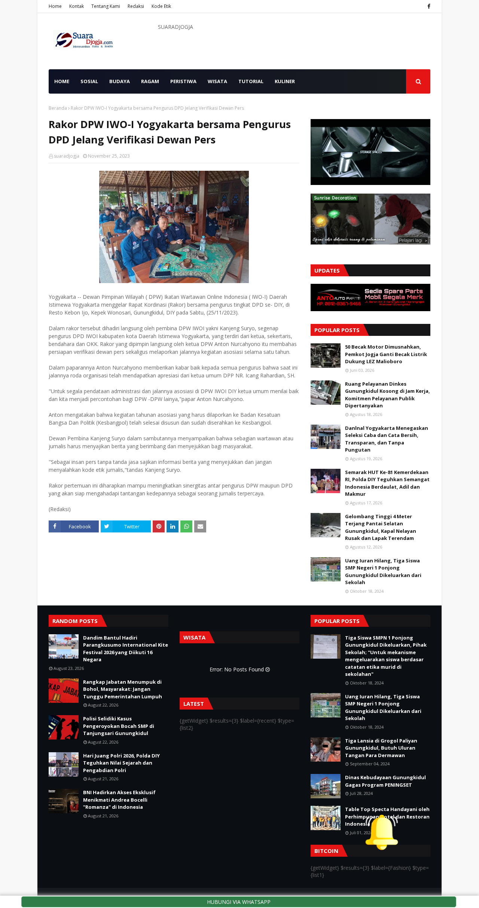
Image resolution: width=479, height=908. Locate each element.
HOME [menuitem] (61, 81)
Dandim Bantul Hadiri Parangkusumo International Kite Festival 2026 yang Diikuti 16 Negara (125, 648)
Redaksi (136, 6)
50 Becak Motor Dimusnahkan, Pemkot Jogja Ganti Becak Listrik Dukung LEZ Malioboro (386, 354)
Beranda (58, 108)
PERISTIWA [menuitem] (183, 81)
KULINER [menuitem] (285, 81)
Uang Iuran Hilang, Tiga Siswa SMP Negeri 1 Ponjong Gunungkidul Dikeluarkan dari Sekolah (383, 571)
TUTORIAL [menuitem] (250, 81)
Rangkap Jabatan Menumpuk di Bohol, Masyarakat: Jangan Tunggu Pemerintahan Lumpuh (122, 689)
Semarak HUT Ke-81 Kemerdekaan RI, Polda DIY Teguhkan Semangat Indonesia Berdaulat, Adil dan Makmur (387, 483)
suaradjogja (66, 156)
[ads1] (370, 182)
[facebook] (427, 6)
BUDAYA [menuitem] (119, 81)
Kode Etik (161, 6)
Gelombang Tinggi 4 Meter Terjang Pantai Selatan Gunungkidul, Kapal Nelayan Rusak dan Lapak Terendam (380, 527)
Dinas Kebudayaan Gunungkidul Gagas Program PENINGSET (385, 781)
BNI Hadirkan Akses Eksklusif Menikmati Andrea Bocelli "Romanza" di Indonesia (119, 799)
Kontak (76, 6)
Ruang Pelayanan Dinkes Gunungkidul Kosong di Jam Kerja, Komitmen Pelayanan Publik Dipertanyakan (387, 394)
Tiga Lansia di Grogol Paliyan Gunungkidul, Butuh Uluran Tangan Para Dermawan (381, 748)
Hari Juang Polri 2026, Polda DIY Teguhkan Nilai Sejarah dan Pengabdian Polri (121, 763)
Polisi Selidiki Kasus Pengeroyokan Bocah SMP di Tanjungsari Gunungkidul (118, 726)
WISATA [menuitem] (217, 81)
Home (55, 6)
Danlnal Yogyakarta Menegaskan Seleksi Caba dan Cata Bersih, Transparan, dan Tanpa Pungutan (386, 439)
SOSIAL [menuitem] (89, 81)
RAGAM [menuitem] (150, 81)
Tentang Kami (105, 6)
